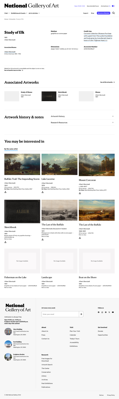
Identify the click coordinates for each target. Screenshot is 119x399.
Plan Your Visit (75, 331)
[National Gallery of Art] (17, 307)
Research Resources (59, 122)
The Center (45, 368)
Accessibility (74, 342)
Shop (92, 13)
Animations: (106, 6)
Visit (6, 13)
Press (43, 335)
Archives (45, 380)
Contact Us (45, 339)
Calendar (73, 335)
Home (6, 19)
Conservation (46, 372)
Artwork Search (47, 365)
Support (85, 13)
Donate (100, 331)
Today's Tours (74, 339)
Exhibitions (74, 346)
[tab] (11, 149)
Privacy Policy (111, 395)
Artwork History (58, 116)
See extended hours (93, 6)
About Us (45, 331)
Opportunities (103, 335)
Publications (46, 387)
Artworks (12, 19)
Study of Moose (26, 92)
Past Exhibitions (47, 383)
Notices (101, 395)
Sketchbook (62, 92)
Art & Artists (33, 13)
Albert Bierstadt (9, 52)
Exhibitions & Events (18, 13)
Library (44, 376)
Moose (97, 92)
